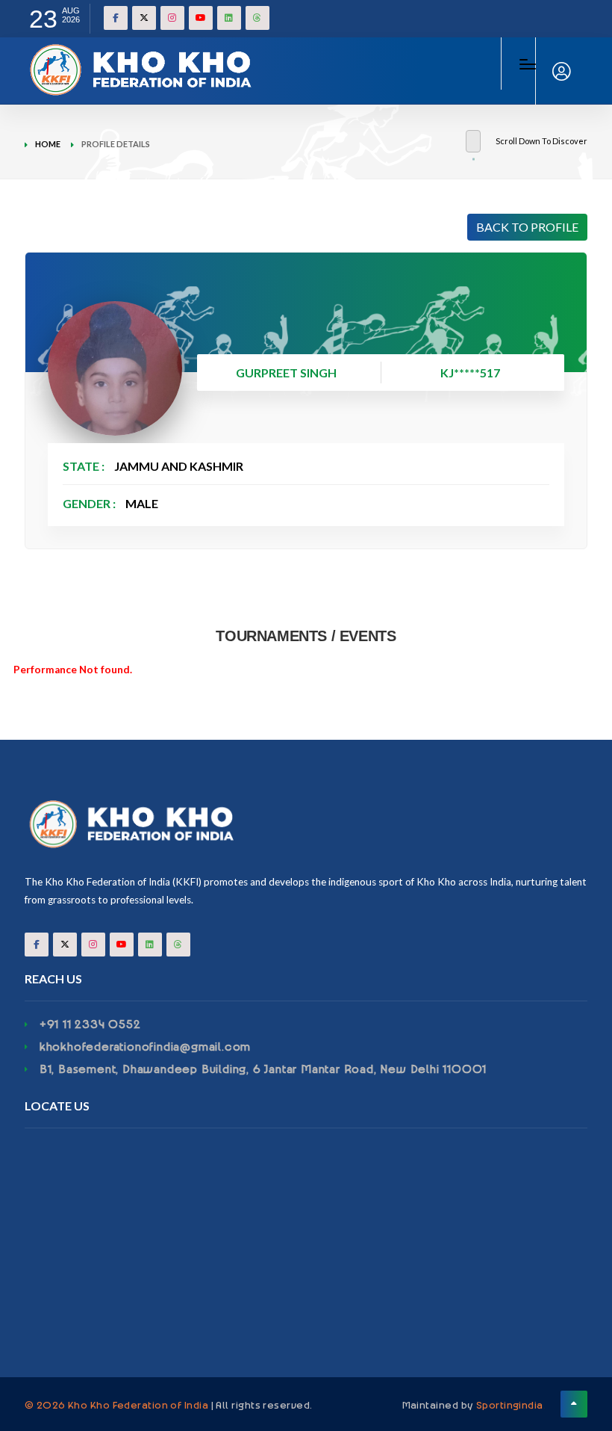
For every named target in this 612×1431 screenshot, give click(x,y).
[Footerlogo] (306, 824)
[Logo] (144, 52)
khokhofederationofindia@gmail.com (145, 1046)
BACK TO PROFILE (527, 227)
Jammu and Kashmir (178, 466)
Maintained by (472, 1404)
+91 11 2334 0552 (90, 1023)
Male (141, 503)
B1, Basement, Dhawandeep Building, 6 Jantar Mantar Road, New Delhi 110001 (263, 1068)
